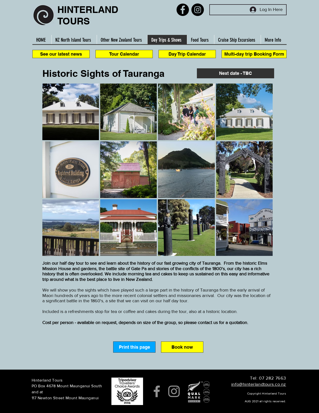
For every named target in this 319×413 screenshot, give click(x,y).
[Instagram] (197, 9)
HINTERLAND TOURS (87, 15)
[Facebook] (182, 9)
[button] (235, 73)
